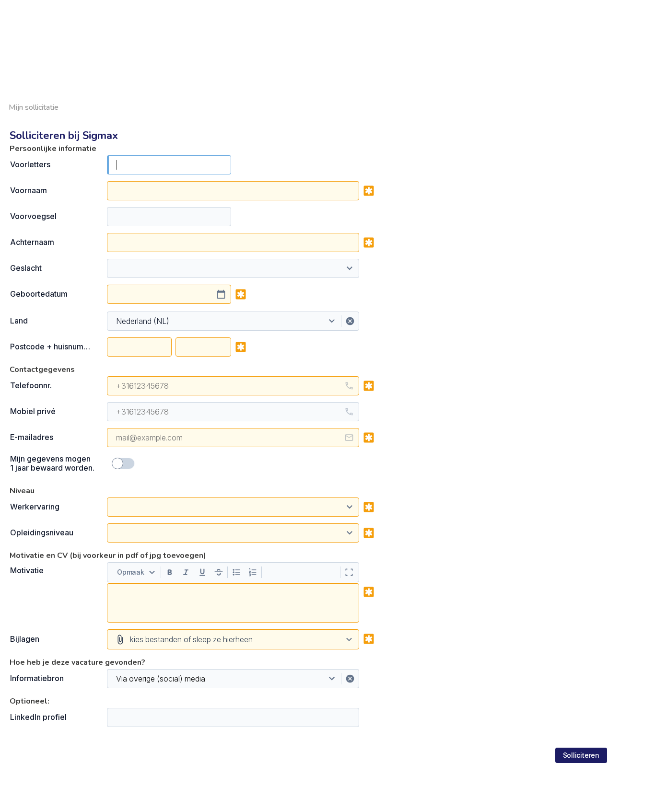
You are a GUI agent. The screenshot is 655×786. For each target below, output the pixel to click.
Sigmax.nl (634, 5)
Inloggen (641, 16)
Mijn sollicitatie (33, 107)
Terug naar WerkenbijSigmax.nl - (560, 5)
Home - (488, 5)
